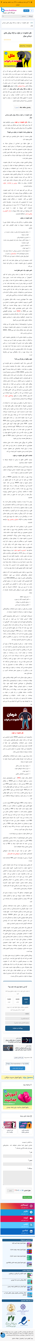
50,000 (26, 1000)
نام (30, 1152)
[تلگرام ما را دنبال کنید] (31, 1212)
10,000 (9, 1000)
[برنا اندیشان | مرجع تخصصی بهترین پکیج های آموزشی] (9, 10)
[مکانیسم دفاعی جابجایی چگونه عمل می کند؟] (25, 1124)
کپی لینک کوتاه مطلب (17, 1068)
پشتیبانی (22, 1338)
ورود (32, 1338)
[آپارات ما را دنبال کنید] (31, 1218)
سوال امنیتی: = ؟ (23, 1190)
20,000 (17, 1000)
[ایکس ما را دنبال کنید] (31, 1225)
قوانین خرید (27, 1338)
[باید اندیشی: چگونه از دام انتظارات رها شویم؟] (9, 1124)
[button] (1, 2)
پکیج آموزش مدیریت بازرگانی (13, 1077)
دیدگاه (29, 1168)
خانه (31, 23)
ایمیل (30, 1160)
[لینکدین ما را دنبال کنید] (31, 1231)
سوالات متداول (15, 1338)
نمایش (16, 107)
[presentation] (3, 1127)
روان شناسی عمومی (18, 1057)
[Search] (3, 16)
